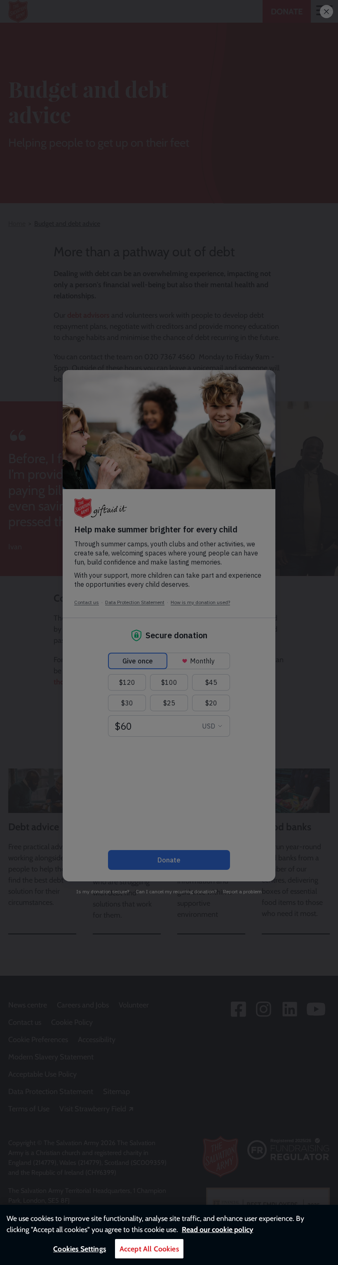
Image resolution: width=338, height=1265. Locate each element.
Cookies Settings (79, 1248)
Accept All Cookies (149, 1248)
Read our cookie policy (217, 1229)
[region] (169, 1235)
